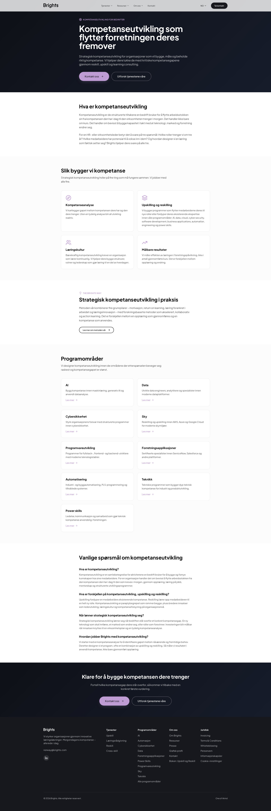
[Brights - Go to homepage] (50, 5)
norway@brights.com (55, 749)
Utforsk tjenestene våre (131, 76)
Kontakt (151, 5)
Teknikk (142, 776)
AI (139, 735)
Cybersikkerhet (146, 745)
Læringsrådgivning (116, 740)
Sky (140, 771)
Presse (172, 745)
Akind (225, 798)
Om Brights (175, 735)
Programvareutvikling (149, 766)
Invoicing (205, 735)
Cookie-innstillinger (211, 760)
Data (140, 750)
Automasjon (144, 740)
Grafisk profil (176, 750)
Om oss (137, 5)
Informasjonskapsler (211, 755)
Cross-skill (112, 750)
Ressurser (121, 5)
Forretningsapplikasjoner (151, 755)
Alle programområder (149, 781)
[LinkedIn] (46, 758)
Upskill (109, 735)
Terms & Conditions (211, 740)
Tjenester (105, 5)
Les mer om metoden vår (94, 330)
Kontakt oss (92, 76)
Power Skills (144, 760)
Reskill (109, 745)
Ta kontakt (219, 5)
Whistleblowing (209, 745)
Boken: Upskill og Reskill (182, 760)
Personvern (206, 750)
